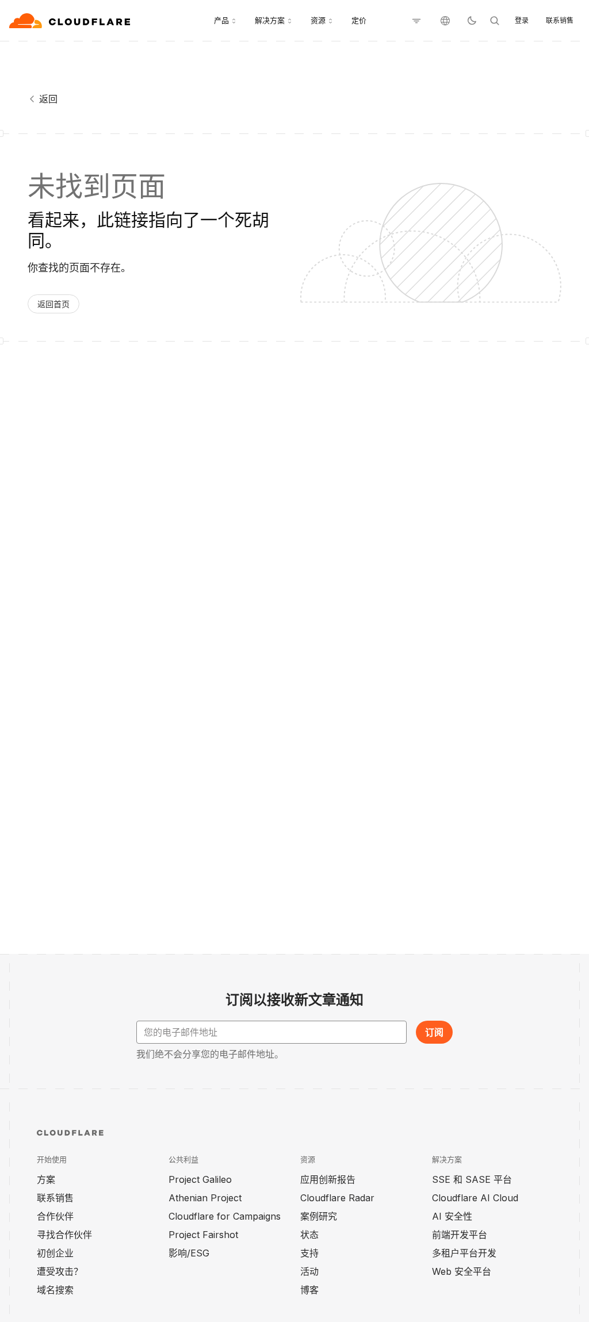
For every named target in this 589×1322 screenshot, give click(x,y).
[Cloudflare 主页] (71, 20)
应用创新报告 (327, 1179)
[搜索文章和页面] (494, 21)
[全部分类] (416, 21)
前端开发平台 (459, 1234)
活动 (309, 1271)
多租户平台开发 (464, 1253)
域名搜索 (55, 1290)
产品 (221, 20)
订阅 (434, 1032)
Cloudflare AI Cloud (475, 1198)
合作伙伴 (55, 1216)
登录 (522, 20)
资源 (318, 20)
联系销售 (559, 20)
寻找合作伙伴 (64, 1234)
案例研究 (318, 1216)
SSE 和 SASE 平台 (472, 1179)
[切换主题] (471, 21)
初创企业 (55, 1253)
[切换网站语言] (445, 20)
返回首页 (53, 304)
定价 (358, 20)
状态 (309, 1234)
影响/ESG (189, 1253)
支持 (309, 1253)
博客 (309, 1290)
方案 (46, 1179)
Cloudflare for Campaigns (225, 1216)
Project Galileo (200, 1179)
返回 (48, 99)
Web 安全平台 (461, 1271)
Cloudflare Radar (337, 1198)
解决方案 (270, 20)
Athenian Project (205, 1198)
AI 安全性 (452, 1216)
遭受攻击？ (60, 1271)
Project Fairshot (203, 1234)
